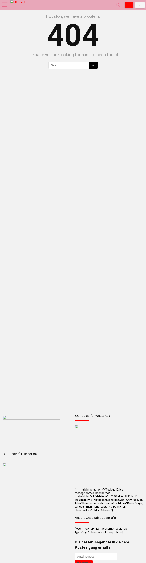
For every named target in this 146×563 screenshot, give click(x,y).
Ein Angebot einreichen (129, 5)
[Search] (118, 5)
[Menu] (4, 5)
